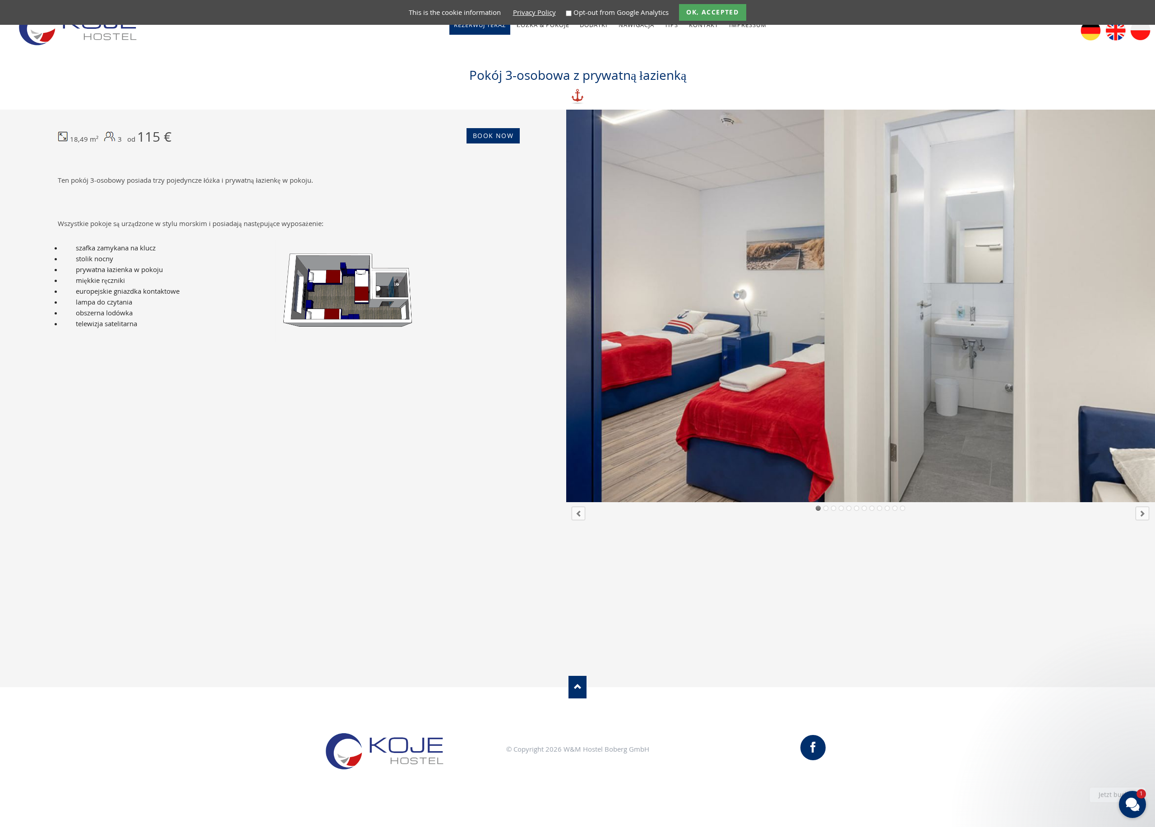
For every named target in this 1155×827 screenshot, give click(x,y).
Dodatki (594, 25)
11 (895, 508)
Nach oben (577, 687)
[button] (1078, 755)
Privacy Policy (534, 12)
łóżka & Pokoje (543, 25)
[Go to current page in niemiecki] (1091, 37)
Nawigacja (636, 25)
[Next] (1142, 513)
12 (903, 508)
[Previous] (578, 513)
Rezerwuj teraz (480, 25)
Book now (493, 135)
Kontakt (703, 25)
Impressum (748, 25)
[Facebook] (813, 747)
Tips (671, 25)
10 (887, 508)
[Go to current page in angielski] (1115, 37)
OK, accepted (712, 12)
